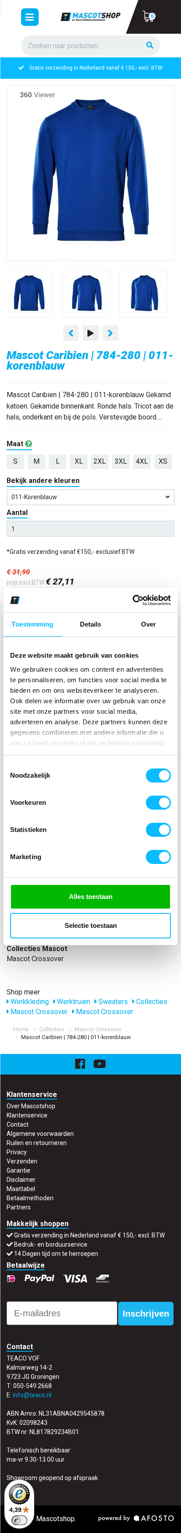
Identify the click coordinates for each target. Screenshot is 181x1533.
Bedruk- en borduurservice (50, 1244)
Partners (19, 1207)
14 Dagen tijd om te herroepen (56, 1253)
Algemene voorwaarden (40, 1133)
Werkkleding (29, 1001)
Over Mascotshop (31, 1106)
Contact (18, 1124)
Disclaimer (21, 1179)
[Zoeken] (150, 45)
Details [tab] (90, 624)
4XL (142, 461)
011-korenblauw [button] (34, 496)
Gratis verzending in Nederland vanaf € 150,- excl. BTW (96, 68)
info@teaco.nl (32, 1395)
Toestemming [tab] (32, 624)
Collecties (150, 1001)
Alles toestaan (90, 896)
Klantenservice (27, 1115)
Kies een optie (90, 1519)
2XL (100, 461)
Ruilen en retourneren (37, 1142)
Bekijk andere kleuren (43, 480)
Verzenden (22, 1161)
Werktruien (72, 1001)
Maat (16, 444)
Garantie (18, 1170)
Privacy (17, 1152)
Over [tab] (148, 624)
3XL (121, 461)
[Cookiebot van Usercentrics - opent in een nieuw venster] (132, 600)
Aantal (17, 512)
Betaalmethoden (30, 1198)
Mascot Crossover (38, 1012)
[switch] (158, 803)
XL (79, 461)
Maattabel (21, 1188)
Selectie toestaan (91, 925)
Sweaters (112, 1001)
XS (163, 461)
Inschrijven (146, 1313)
